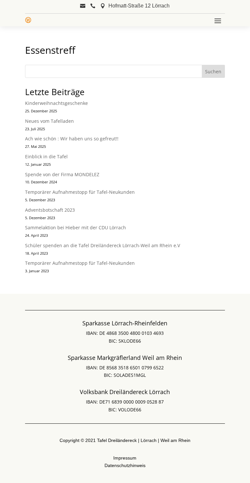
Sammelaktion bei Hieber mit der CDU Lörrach (75, 227)
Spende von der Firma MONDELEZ (62, 174)
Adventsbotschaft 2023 (50, 210)
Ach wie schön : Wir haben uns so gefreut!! (71, 138)
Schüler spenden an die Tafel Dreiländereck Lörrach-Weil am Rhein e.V (102, 245)
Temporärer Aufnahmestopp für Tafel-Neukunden (80, 192)
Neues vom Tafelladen (49, 121)
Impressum (124, 458)
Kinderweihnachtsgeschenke (56, 103)
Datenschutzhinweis (125, 465)
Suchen (213, 71)
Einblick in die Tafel (46, 156)
